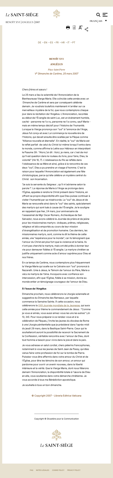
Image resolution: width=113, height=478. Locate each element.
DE (39, 42)
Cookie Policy (58, 470)
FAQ (31, 470)
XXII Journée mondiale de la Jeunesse (59, 305)
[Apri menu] (105, 14)
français (96, 21)
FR (57, 42)
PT (73, 42)
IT (68, 42)
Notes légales (42, 470)
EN (45, 42)
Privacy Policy (73, 470)
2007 (37, 22)
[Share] (95, 29)
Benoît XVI (13, 22)
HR (63, 42)
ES (51, 42)
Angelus (27, 22)
